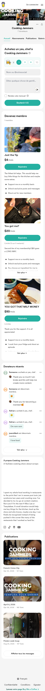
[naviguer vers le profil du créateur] (22, 19)
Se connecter (32, 4)
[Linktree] (14, 527)
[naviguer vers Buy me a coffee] (3, 4)
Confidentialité (10, 685)
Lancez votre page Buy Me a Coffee (21, 689)
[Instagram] (5, 527)
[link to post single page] (23, 556)
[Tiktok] (9, 527)
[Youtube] (19, 527)
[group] (22, 161)
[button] (42, 4)
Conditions (25, 685)
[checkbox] (15, 95)
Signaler (37, 685)
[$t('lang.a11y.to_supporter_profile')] (10, 376)
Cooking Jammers (22, 28)
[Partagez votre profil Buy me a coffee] (42, 24)
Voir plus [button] (21, 272)
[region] (23, 76)
